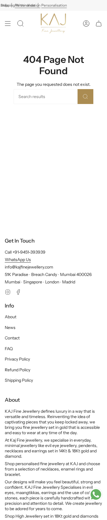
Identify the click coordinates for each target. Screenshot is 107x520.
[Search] (85, 96)
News (10, 327)
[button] (20, 23)
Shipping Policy (19, 380)
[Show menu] (7, 23)
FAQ (9, 348)
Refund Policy (17, 369)
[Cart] (98, 23)
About (10, 316)
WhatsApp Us (18, 259)
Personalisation (54, 5)
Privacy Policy (17, 359)
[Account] (86, 23)
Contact (12, 338)
